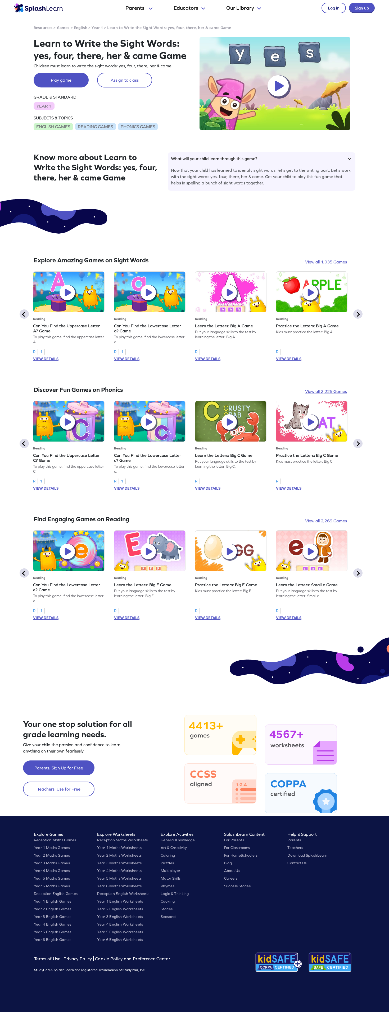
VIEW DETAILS (45, 359)
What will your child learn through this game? (214, 158)
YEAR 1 (44, 106)
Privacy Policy (78, 958)
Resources (43, 27)
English (80, 27)
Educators (186, 8)
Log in (334, 8)
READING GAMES (95, 126)
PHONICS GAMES (138, 126)
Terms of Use (48, 958)
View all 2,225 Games (326, 391)
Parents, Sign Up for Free (58, 767)
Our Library (240, 8)
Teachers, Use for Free (58, 789)
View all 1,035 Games (326, 261)
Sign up (362, 8)
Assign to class (125, 80)
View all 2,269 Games (326, 520)
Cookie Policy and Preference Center (132, 958)
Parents (135, 8)
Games (63, 27)
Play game (61, 80)
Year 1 (97, 27)
